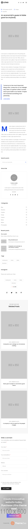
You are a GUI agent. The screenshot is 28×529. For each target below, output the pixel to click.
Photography (4, 225)
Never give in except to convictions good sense (14, 384)
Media (2, 220)
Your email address (5, 455)
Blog (2, 207)
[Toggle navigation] (26, 2)
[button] (14, 516)
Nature (2, 222)
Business (3, 209)
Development (5, 260)
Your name (4, 447)
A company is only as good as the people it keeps (14, 424)
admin (5, 11)
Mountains (4, 263)
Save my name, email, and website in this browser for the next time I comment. (12, 483)
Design (17, 9)
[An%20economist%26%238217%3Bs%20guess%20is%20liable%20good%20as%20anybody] (7, 292)
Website (3, 462)
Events (12, 260)
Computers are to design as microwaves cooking (14, 344)
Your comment (4, 470)
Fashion (3, 217)
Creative (3, 212)
